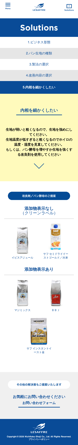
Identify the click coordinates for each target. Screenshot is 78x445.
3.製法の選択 (39, 64)
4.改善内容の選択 (39, 75)
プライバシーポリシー (39, 439)
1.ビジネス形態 (39, 42)
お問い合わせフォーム (39, 403)
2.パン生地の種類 (39, 53)
